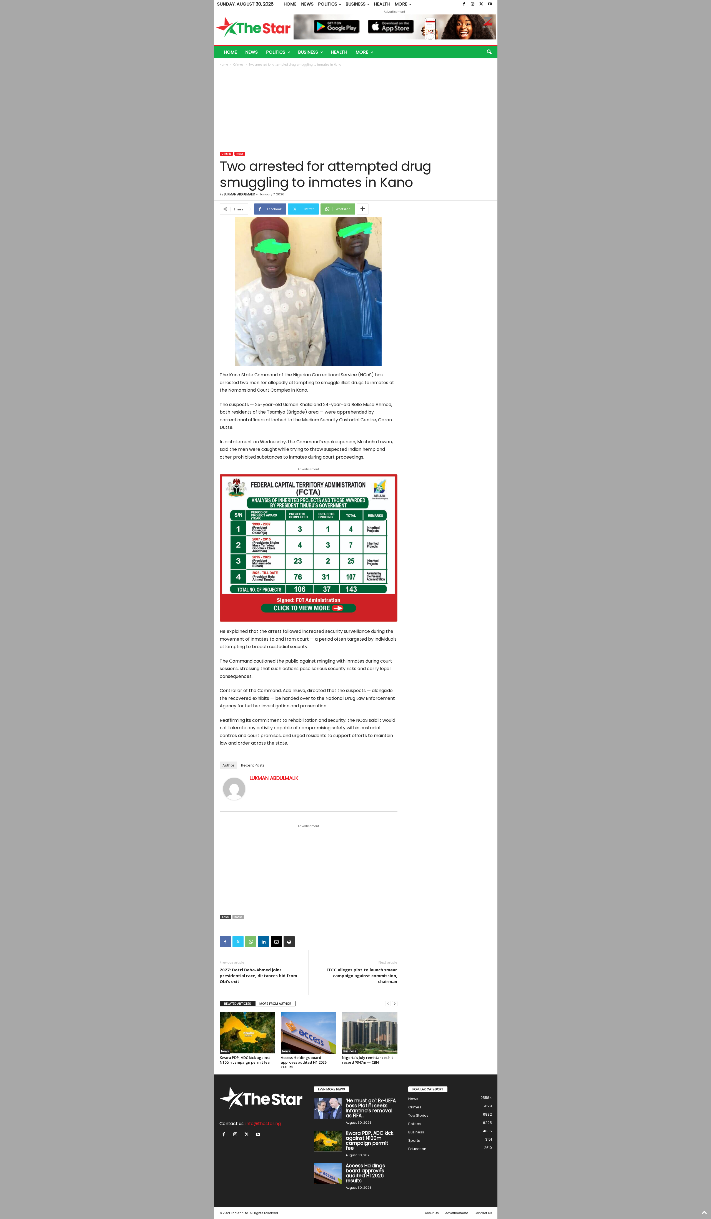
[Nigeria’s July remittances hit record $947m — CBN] (369, 1033)
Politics (327, 4)
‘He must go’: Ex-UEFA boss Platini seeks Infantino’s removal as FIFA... (371, 1108)
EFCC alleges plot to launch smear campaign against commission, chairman (362, 975)
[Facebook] (464, 4)
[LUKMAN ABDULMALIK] (234, 789)
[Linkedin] (263, 941)
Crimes (238, 65)
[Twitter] (481, 4)
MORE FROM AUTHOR (275, 1003)
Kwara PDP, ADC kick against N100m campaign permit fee (245, 1060)
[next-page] (394, 1004)
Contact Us (483, 1213)
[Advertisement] (356, 110)
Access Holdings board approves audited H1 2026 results (303, 1062)
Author (228, 765)
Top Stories (418, 1115)
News (307, 4)
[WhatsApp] (250, 941)
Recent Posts (252, 765)
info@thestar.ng (263, 1123)
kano (238, 917)
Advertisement (456, 1213)
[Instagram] (472, 4)
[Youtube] (490, 4)
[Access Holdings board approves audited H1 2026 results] (308, 1033)
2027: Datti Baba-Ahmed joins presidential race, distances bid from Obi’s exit (258, 975)
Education (417, 1148)
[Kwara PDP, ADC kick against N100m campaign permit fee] (247, 1033)
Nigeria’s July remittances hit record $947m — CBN (367, 1060)
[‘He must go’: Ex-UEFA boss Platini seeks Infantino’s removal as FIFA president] (328, 1108)
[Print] (289, 941)
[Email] (276, 941)
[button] (489, 52)
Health (382, 4)
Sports (414, 1140)
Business (355, 4)
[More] (363, 209)
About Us (432, 1213)
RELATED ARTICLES (237, 1003)
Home (290, 4)
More (401, 4)
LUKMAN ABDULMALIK (239, 194)
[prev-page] (388, 1004)
